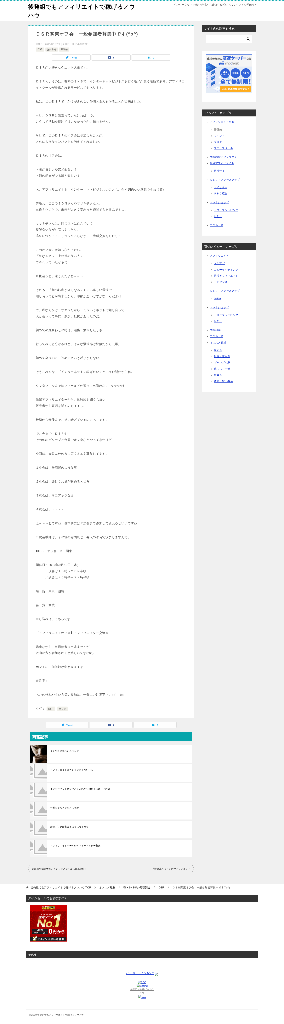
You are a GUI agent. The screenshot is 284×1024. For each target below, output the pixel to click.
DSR (40, 49)
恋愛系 (218, 375)
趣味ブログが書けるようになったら (69, 826)
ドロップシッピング (226, 210)
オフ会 (62, 709)
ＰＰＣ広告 (220, 193)
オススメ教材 (218, 342)
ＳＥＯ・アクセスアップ (225, 179)
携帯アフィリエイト (222, 163)
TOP (61, 887)
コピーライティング (226, 269)
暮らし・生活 (222, 368)
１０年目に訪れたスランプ (64, 751)
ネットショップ (219, 202)
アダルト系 (216, 225)
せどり (218, 216)
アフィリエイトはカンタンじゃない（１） (73, 770)
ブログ (218, 141)
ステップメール (223, 148)
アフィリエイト (219, 255)
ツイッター (220, 187)
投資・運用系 (222, 356)
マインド (219, 135)
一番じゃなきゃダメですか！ (65, 807)
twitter (217, 298)
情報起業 (215, 330)
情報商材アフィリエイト (225, 157)
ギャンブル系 (222, 362)
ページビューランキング (140, 973)
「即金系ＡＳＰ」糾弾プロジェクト (171, 868)
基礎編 (64, 49)
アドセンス (220, 281)
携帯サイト (220, 170)
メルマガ (219, 263)
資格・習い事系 (223, 381)
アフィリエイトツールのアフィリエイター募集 (75, 845)
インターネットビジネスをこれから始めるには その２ (80, 788)
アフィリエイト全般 (222, 121)
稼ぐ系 (218, 350)
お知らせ (51, 49)
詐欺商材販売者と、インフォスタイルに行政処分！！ (60, 868)
